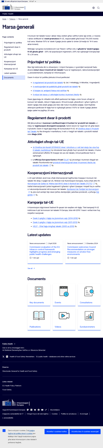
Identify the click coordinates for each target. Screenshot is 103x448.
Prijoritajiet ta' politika (13, 43)
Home (4, 19)
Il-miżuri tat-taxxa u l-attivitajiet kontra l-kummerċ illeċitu (56, 95)
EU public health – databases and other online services (55, 357)
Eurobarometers (87, 327)
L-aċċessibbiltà (7, 418)
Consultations (86, 302)
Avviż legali (84, 414)
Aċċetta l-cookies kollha (57, 431)
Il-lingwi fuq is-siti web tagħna (37, 414)
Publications (35, 327)
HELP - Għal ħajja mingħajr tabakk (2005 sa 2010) (53, 226)
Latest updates (10, 73)
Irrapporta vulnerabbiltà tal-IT (13, 414)
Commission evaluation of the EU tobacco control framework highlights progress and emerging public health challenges (45, 250)
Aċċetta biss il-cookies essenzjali (85, 431)
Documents (9, 77)
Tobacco (12, 19)
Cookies (55, 414)
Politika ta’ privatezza (68, 414)
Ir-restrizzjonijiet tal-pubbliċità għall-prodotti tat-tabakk (55, 87)
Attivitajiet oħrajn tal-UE (12, 55)
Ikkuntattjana (55, 410)
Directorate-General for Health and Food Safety (19, 371)
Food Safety (7, 390)
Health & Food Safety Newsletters (22, 357)
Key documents (37, 302)
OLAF (66, 160)
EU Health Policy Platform (11, 386)
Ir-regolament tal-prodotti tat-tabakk (48, 83)
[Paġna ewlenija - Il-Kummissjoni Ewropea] (14, 7)
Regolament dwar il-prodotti (12, 48)
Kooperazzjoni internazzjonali (10, 62)
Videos (58, 327)
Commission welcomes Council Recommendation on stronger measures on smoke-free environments (81, 250)
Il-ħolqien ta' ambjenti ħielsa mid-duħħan (50, 91)
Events (58, 302)
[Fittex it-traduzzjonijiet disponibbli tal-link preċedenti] (64, 83)
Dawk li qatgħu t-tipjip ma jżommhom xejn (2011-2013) (55, 222)
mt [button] (93, 8)
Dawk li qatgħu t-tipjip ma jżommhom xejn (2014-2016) (55, 218)
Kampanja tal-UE (11, 69)
